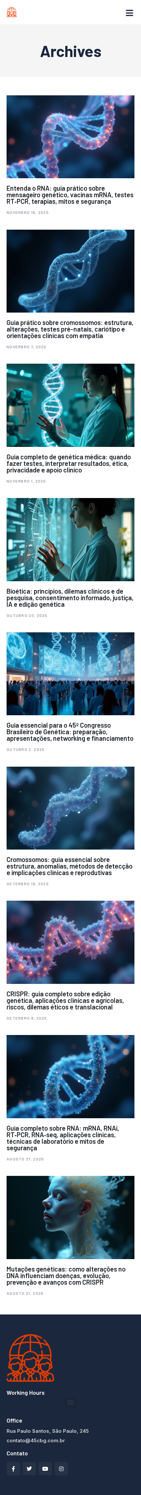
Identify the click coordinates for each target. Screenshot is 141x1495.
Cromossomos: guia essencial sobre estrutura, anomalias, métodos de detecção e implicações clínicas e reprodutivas (69, 865)
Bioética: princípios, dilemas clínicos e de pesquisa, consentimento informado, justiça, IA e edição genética (70, 597)
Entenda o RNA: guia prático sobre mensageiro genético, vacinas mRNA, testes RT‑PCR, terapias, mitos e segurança (70, 194)
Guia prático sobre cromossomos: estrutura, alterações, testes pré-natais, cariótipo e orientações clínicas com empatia (70, 328)
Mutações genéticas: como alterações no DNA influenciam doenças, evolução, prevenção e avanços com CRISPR (66, 1275)
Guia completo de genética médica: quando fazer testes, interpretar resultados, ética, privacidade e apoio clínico (69, 463)
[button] (70, 1402)
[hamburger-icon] (129, 13)
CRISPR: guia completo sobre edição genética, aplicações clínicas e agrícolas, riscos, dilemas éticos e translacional (65, 1000)
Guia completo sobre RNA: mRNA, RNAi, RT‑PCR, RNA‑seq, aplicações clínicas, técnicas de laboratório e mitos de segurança (63, 1138)
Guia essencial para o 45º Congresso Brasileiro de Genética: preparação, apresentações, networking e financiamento (70, 731)
